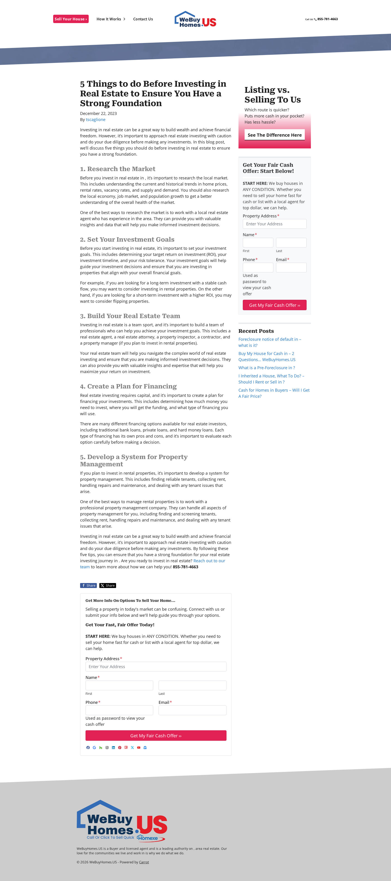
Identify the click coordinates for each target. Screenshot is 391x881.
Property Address (104, 658)
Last (162, 693)
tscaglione (95, 119)
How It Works (109, 19)
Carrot (144, 862)
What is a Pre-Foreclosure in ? (266, 367)
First (89, 693)
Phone (93, 702)
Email (165, 702)
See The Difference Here (275, 135)
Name (93, 677)
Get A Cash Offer (254, 19)
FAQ (299, 19)
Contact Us (143, 19)
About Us (282, 19)
